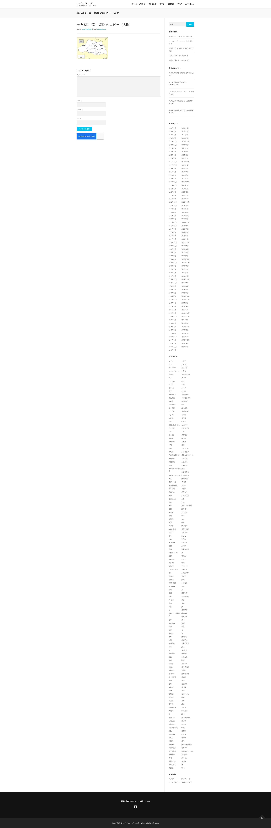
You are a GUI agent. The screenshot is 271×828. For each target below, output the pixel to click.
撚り (170, 536)
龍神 (182, 768)
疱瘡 (170, 596)
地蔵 (170, 448)
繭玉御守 (172, 653)
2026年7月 (185, 128)
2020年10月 (173, 246)
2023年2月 (172, 199)
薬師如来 (172, 674)
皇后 (182, 600)
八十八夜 (172, 428)
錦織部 (183, 731)
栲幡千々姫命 (173, 553)
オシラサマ (172, 368)
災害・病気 (172, 583)
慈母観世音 (172, 529)
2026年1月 (185, 138)
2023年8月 (172, 189)
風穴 (182, 741)
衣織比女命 (172, 707)
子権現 (183, 482)
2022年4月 (172, 215)
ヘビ (182, 384)
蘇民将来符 (185, 674)
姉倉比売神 (185, 479)
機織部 (171, 566)
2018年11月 (185, 279)
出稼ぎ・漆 (185, 428)
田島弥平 (184, 593)
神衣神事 (184, 617)
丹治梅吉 (184, 401)
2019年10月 (185, 263)
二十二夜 (184, 408)
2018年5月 (172, 289)
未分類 (183, 546)
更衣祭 (183, 539)
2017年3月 (172, 310)
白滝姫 (171, 600)
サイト (79, 118)
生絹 (170, 593)
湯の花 (171, 580)
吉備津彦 (172, 442)
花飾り (171, 667)
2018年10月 (173, 283)
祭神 (182, 620)
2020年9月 (185, 246)
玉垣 (170, 590)
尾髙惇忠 (184, 492)
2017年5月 (172, 306)
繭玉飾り (184, 653)
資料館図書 (152, 4)
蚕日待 (171, 687)
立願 (182, 627)
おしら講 (184, 368)
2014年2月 (172, 340)
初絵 (182, 432)
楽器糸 (183, 559)
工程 (170, 502)
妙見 (170, 479)
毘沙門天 (184, 570)
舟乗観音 (184, 664)
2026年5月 (185, 131)
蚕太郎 (183, 677)
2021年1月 (185, 239)
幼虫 (182, 502)
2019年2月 (172, 276)
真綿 (170, 603)
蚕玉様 (183, 687)
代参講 (171, 415)
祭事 (170, 620)
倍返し (171, 421)
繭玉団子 (184, 650)
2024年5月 (185, 172)
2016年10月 (185, 316)
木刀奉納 (172, 543)
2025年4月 (172, 155)
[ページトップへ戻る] (262, 818)
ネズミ (171, 384)
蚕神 (170, 691)
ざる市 (171, 374)
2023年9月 (185, 185)
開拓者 (183, 734)
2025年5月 (185, 152)
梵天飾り (184, 556)
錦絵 (170, 731)
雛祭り (171, 738)
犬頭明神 (172, 586)
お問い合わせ (189, 4)
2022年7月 (185, 209)
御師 (182, 519)
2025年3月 (185, 155)
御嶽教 (171, 519)
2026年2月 (172, 138)
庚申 (170, 506)
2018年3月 (172, 293)
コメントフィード (175, 782)
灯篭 (182, 580)
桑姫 (170, 556)
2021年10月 (173, 226)
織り (170, 647)
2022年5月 (185, 212)
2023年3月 (185, 195)
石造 (170, 606)
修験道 (183, 418)
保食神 (183, 415)
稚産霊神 (172, 623)
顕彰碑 (171, 741)
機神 (182, 563)
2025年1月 (185, 158)
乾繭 (182, 405)
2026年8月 (172, 128)
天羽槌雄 (184, 465)
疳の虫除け (185, 596)
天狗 (170, 465)
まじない (172, 388)
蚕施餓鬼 (184, 684)
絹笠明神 (184, 640)
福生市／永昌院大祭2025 (177, 82)
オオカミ (184, 364)
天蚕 (182, 469)
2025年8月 (172, 148)
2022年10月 (173, 205)
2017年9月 (172, 303)
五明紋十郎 (185, 411)
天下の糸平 (185, 452)
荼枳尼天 (172, 670)
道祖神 (183, 721)
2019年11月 (173, 263)
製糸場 (183, 707)
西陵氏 (171, 711)
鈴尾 (182, 728)
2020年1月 (172, 259)
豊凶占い (172, 717)
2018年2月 (185, 293)
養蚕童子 (172, 754)
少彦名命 (172, 492)
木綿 (170, 546)
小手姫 (183, 489)
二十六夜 (172, 411)
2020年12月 (173, 242)
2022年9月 (185, 205)
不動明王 (172, 398)
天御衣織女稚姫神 (187, 455)
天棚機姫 (172, 462)
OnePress (138, 823)
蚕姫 (170, 680)
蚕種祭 (171, 694)
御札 (182, 522)
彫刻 (170, 516)
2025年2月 (172, 158)
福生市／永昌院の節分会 (177, 110)
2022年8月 (172, 209)
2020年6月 (185, 249)
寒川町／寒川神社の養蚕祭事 (178, 56)
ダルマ (183, 378)
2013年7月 (172, 343)
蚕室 (182, 680)
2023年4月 (172, 195)
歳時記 (162, 4)
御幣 (170, 522)
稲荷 (170, 627)
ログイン (172, 779)
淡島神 (171, 576)
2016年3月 (185, 323)
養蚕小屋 (184, 748)
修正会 (171, 418)
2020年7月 (172, 249)
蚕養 (182, 701)
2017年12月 (185, 296)
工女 (182, 499)
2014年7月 (185, 337)
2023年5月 (185, 192)
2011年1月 (185, 347)
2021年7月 (185, 229)
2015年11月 (185, 327)
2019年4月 (172, 273)
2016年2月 (172, 327)
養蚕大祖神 (172, 748)
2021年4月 (172, 236)
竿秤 (170, 630)
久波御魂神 (172, 405)
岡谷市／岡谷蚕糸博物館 (177, 73)
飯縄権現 (172, 744)
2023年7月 (185, 189)
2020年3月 (172, 256)
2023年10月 (173, 185)
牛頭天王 (184, 583)
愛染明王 (184, 526)
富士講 (183, 485)
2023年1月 (185, 199)
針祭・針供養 (173, 728)
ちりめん (172, 381)
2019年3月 (185, 273)
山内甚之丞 (185, 495)
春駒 (170, 539)
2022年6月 (172, 212)
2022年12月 (173, 202)
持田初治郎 (185, 529)
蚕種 (182, 691)
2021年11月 (185, 222)
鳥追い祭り (172, 765)
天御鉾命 (172, 458)
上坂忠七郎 (172, 395)
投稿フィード (185, 779)
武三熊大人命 (173, 570)
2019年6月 (172, 269)
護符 (182, 714)
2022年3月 (185, 215)
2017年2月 (185, 310)
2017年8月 (185, 303)
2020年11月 (185, 242)
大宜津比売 (185, 448)
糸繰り (171, 633)
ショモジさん (185, 374)
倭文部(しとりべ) (174, 425)
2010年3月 (172, 350)
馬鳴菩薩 (184, 758)
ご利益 (183, 371)
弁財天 (171, 512)
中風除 (171, 401)
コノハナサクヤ (174, 371)
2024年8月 (172, 168)
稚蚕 (182, 623)
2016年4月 (172, 323)
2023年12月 (173, 182)
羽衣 (182, 660)
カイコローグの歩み (138, 4)
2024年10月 (173, 165)
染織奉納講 (185, 549)
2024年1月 (185, 179)
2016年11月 (173, 316)
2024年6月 (172, 172)
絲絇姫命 (184, 637)
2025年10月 (173, 145)
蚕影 (170, 684)
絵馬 (170, 640)
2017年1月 (172, 313)
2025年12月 (173, 141)
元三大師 (184, 425)
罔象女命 (184, 657)
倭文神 (183, 421)
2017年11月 (173, 300)
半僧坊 (171, 438)
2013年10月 (185, 340)
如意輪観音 (185, 475)
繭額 (170, 657)
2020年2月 (185, 256)
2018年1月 (172, 296)
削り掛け (172, 435)
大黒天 (171, 452)
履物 (170, 495)
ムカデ (183, 388)
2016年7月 (172, 320)
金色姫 (183, 724)
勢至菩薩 (184, 435)
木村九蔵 (184, 543)
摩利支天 (184, 532)
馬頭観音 (184, 754)
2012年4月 (185, 343)
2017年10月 (185, 300)
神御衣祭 (184, 610)
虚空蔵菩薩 (172, 677)
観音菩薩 (184, 711)
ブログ (179, 4)
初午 (170, 432)
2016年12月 (185, 313)
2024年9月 (185, 165)
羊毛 (170, 660)
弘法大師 (184, 512)
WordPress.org (186, 782)
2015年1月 (185, 333)
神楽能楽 (184, 613)
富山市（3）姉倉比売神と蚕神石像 (180, 36)
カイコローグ (85, 3)
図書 (182, 445)
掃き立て (172, 532)
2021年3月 (185, 236)
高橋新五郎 (172, 761)
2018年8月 (185, 283)
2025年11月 (185, 141)
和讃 (170, 445)
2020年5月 (172, 252)
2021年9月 (185, 226)
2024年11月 (185, 162)
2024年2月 (172, 179)
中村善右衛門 (185, 398)
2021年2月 (172, 239)
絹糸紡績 (172, 643)
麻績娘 (171, 768)
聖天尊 (171, 664)
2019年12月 (185, 259)
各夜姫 (183, 438)
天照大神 (184, 462)
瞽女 (182, 603)
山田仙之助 (172, 499)
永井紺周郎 (185, 573)
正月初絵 (184, 566)
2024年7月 (185, 168)
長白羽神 (172, 734)
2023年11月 (185, 182)
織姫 (182, 647)
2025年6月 (172, 152)
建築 (170, 509)
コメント (81, 75)
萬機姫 (183, 670)
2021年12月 (173, 222)
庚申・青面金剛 (186, 506)
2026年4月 (172, 135)
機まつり (172, 563)
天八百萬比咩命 (174, 455)
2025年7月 (185, 148)
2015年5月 (185, 330)
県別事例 (171, 4)
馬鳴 (170, 758)
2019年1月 (185, 276)
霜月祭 (183, 738)
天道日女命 (185, 472)
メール (80, 110)
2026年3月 (185, 135)
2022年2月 (172, 219)
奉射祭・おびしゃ (175, 475)
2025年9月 (185, 145)
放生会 (183, 536)
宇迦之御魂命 (173, 485)
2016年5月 (185, 320)
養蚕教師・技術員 (187, 751)
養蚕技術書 (172, 751)
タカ (170, 378)
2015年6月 (172, 330)
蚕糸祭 (171, 697)
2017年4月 (185, 306)
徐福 (182, 516)
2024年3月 (185, 175)
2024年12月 (173, 162)
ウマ (170, 364)
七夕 (170, 391)
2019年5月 (185, 269)
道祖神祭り (172, 724)
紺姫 (170, 637)
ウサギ (183, 361)
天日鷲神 (184, 458)
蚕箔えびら (185, 694)
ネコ (182, 381)
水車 (170, 573)
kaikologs (101, 29)
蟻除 (182, 704)
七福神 (183, 391)
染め (170, 549)
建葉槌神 (184, 509)
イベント (172, 361)
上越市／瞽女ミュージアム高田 (179, 60)
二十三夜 (172, 408)
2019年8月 (172, 266)
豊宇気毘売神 (185, 717)
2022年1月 (185, 219)
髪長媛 (183, 761)
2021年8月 (172, 229)
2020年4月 (185, 252)
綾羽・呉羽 (185, 643)
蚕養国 (171, 704)
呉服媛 (183, 442)
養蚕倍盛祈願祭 (186, 744)
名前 (79, 101)
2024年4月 (172, 175)
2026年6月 (172, 131)
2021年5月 (185, 232)
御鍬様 (171, 526)
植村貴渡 (172, 559)
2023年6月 (172, 192)
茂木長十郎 (185, 667)
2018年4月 (185, 289)
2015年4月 (172, 333)
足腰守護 (172, 721)
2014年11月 (173, 337)
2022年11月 (185, 202)
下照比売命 (185, 395)
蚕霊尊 (171, 701)
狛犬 (182, 586)
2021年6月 (172, 232)
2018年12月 (173, 279)
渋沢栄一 (184, 576)
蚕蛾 (182, 697)
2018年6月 (185, 286)
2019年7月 (185, 266)
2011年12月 (173, 347)
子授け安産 (172, 482)
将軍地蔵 (172, 489)
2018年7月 (172, 286)
